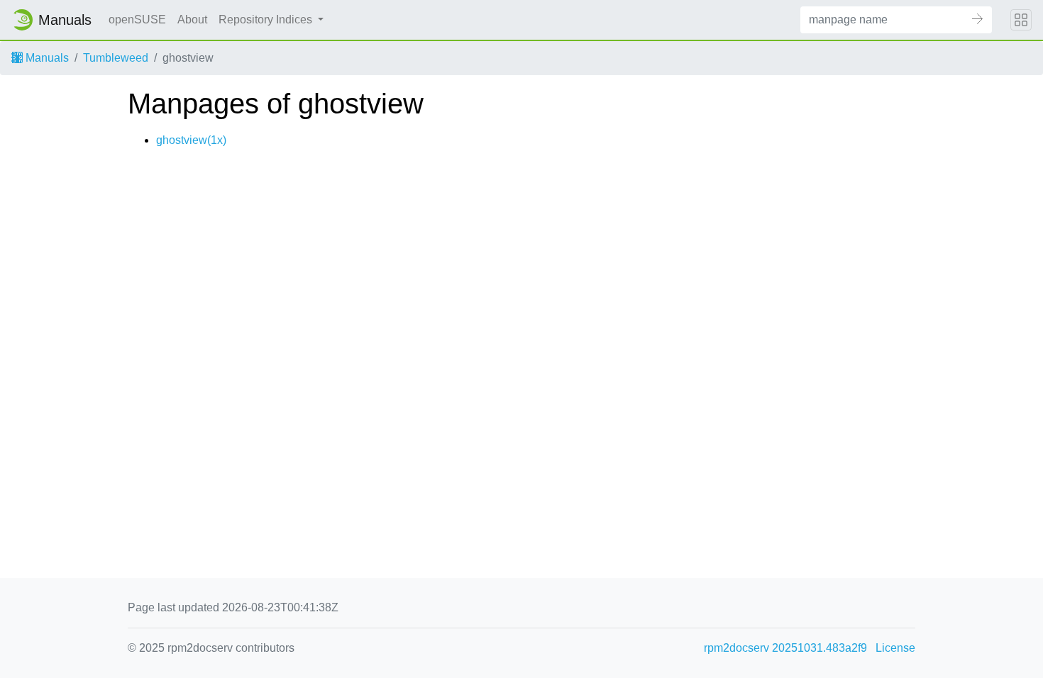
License (895, 648)
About (192, 19)
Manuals (46, 58)
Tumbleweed (115, 58)
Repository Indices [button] (267, 19)
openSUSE (137, 19)
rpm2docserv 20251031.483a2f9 (785, 648)
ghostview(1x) (191, 140)
